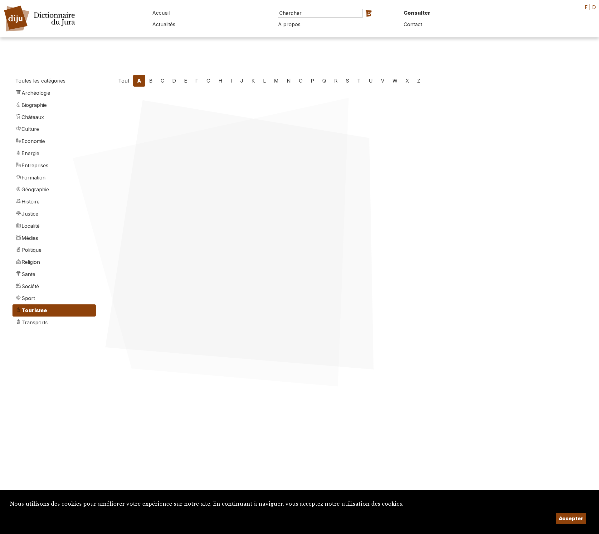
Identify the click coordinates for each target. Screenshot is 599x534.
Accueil (161, 13)
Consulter (417, 13)
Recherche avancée (363, 22)
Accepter (571, 518)
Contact (413, 24)
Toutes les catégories (40, 81)
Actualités (163, 24)
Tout (123, 81)
